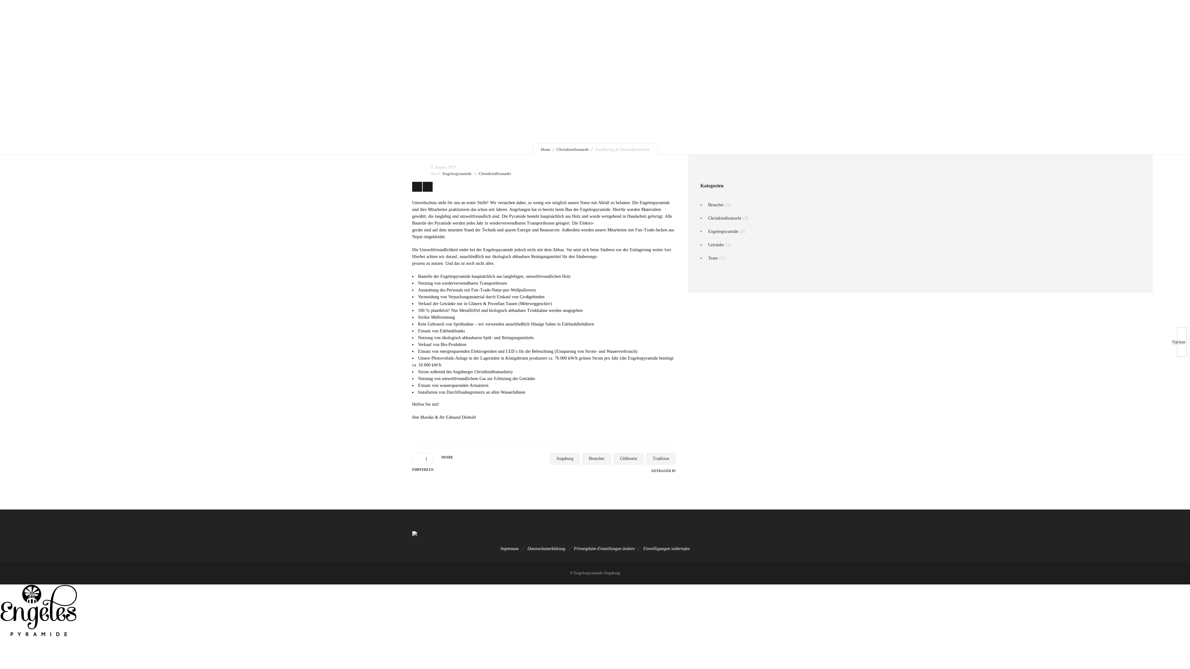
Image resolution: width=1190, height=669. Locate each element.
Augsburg (564, 458)
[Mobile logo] (38, 635)
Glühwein (628, 458)
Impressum (509, 548)
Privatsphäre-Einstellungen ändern (604, 548)
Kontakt (1069, 18)
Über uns (951, 18)
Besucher (597, 458)
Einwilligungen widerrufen (666, 548)
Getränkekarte (984, 18)
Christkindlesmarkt (573, 149)
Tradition (661, 458)
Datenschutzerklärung (546, 548)
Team (713, 258)
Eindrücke (1017, 18)
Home (545, 149)
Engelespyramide (916, 18)
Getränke (716, 245)
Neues (1044, 18)
